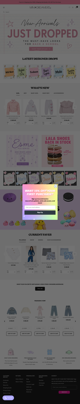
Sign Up (40, 212)
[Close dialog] (55, 186)
